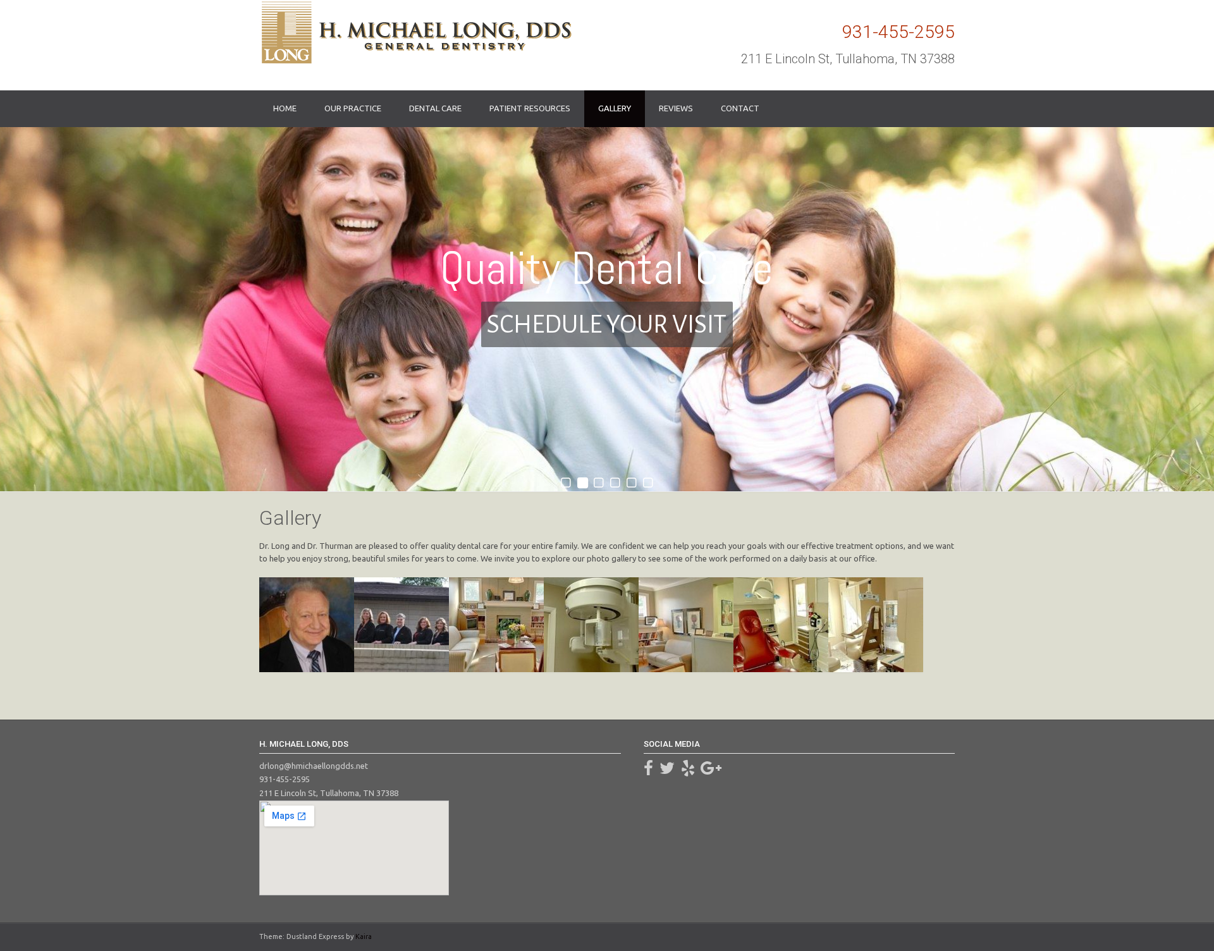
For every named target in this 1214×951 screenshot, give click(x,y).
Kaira (363, 936)
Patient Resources (529, 108)
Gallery (614, 108)
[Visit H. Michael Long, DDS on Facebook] (648, 770)
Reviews (676, 108)
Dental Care (435, 108)
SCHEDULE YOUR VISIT (607, 324)
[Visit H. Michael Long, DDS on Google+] (711, 770)
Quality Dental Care (606, 268)
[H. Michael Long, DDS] (415, 32)
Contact (740, 108)
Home (285, 108)
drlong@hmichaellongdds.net (313, 765)
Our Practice (352, 108)
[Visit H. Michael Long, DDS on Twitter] (667, 770)
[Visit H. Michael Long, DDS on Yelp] (688, 770)
